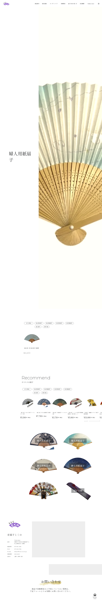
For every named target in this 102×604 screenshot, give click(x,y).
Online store (91, 3)
